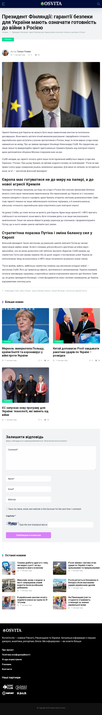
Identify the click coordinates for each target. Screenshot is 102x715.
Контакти (7, 669)
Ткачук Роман (24, 51)
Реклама (6, 664)
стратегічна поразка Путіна (76, 291)
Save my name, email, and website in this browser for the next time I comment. (45, 509)
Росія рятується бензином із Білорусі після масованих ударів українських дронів (83, 582)
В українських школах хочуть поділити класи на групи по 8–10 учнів (32, 600)
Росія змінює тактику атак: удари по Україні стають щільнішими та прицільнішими (84, 565)
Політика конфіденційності (16, 654)
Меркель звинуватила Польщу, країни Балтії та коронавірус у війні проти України (23, 352)
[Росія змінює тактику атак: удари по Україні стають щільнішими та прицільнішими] (59, 574)
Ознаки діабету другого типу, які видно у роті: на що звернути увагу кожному (32, 565)
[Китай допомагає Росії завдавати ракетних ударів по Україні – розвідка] (76, 325)
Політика (8, 39)
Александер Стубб (11, 291)
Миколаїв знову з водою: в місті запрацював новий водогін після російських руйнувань (31, 584)
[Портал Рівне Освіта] (51, 4)
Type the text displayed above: (33, 525)
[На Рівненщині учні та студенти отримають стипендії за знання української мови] (59, 608)
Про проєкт (8, 650)
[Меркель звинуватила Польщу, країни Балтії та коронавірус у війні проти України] (25, 325)
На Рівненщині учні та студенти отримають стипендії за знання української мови (79, 601)
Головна (5, 32)
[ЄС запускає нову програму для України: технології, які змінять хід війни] (25, 385)
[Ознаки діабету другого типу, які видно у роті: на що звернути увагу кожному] (8, 574)
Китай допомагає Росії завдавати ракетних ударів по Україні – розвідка (76, 352)
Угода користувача (12, 659)
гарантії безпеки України (41, 291)
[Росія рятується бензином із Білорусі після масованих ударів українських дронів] (59, 591)
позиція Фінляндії (58, 291)
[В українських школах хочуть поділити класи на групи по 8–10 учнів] (8, 608)
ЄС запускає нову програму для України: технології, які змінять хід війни (25, 411)
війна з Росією (25, 291)
